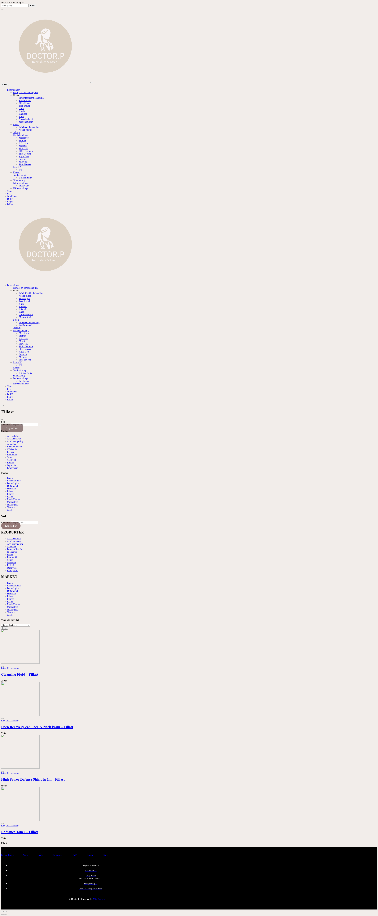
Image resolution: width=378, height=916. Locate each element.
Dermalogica (13, 483)
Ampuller (11, 444)
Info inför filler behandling (31, 98)
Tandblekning (19, 175)
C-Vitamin (12, 449)
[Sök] (40, 425)
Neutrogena (12, 504)
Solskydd (11, 460)
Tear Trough (24, 106)
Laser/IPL (17, 167)
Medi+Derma (13, 499)
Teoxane (11, 507)
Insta (9, 193)
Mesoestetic (12, 502)
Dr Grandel (12, 486)
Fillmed (10, 494)
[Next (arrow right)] (5, 914)
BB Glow (23, 143)
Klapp (10, 496)
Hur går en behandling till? (25, 92)
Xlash (10, 510)
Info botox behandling (29, 127)
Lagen (10, 201)
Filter (4, 628)
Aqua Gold (24, 156)
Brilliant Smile (25, 177)
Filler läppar (24, 103)
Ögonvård (12, 465)
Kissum (16, 172)
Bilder (10, 204)
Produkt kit (12, 454)
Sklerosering (19, 180)
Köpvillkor (12, 428)
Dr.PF (10, 199)
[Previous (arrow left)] (2, 914)
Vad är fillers (25, 100)
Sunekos (23, 159)
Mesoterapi (24, 137)
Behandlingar (13, 90)
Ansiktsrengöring (15, 441)
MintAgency (99, 899)
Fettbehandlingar (21, 183)
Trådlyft (16, 132)
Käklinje (23, 114)
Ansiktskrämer (14, 436)
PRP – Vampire (26, 151)
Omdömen (12, 196)
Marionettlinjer (26, 122)
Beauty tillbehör (14, 446)
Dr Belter (11, 488)
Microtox (23, 161)
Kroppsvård (12, 468)
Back (4, 85)
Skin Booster (25, 153)
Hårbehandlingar (21, 188)
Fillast (10, 491)
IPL (20, 169)
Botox (16, 124)
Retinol (10, 462)
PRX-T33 (23, 148)
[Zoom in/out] (5, 911)
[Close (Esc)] (2, 911)
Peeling (10, 452)
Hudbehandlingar (21, 135)
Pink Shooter (25, 164)
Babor (10, 478)
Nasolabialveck (26, 119)
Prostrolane (24, 185)
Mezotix (23, 145)
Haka (21, 116)
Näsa (21, 108)
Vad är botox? (25, 129)
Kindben (23, 111)
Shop (9, 191)
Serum (10, 457)
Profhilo (22, 140)
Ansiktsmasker (14, 438)
